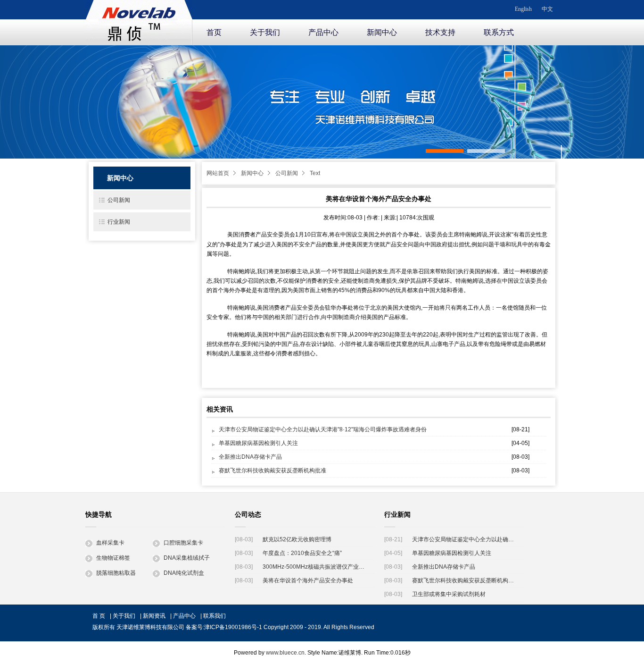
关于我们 (265, 32)
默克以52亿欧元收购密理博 (297, 539)
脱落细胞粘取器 (116, 573)
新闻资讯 (154, 616)
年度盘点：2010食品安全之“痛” (302, 553)
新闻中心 (382, 32)
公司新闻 (286, 173)
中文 (547, 9)
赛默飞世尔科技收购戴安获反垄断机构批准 (272, 470)
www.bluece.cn (285, 652)
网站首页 (217, 173)
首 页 (98, 616)
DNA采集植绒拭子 (187, 558)
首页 (214, 32)
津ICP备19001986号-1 (233, 627)
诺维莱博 (139, 21)
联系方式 (499, 32)
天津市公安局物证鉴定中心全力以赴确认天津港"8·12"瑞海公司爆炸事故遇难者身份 (323, 429)
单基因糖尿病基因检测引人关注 (258, 443)
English (523, 9)
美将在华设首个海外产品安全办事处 (308, 580)
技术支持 (440, 32)
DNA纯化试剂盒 (184, 573)
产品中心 (323, 32)
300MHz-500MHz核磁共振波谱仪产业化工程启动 (315, 566)
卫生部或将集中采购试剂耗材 (449, 594)
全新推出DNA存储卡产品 (250, 457)
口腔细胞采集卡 (183, 542)
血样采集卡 (110, 542)
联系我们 (214, 616)
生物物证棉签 (113, 558)
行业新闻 (118, 222)
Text (315, 173)
